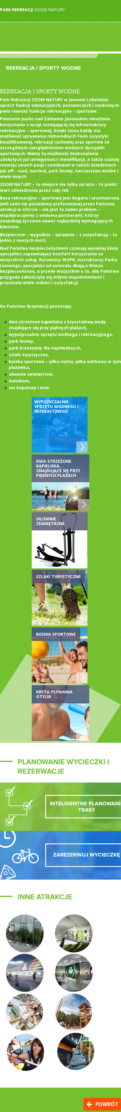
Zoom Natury (32, 9)
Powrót (106, 1104)
